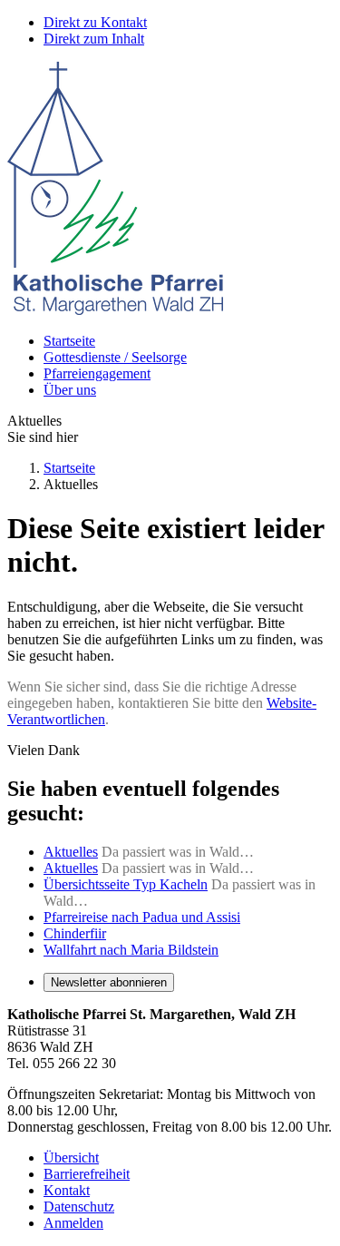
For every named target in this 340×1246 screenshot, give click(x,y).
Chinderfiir (75, 933)
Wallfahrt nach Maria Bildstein (131, 949)
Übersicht (71, 1157)
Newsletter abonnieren (109, 982)
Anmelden (73, 1223)
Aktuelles (71, 851)
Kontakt (67, 1190)
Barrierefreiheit (87, 1174)
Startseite (69, 340)
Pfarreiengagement (97, 373)
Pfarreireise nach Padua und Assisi (142, 917)
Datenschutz (79, 1206)
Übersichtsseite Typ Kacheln (126, 884)
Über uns (70, 389)
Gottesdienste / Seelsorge (115, 357)
